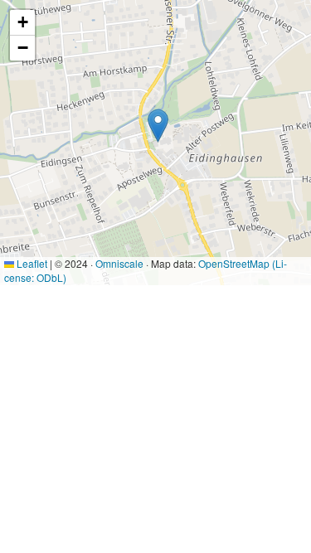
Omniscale (119, 263)
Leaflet (30, 263)
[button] (158, 126)
